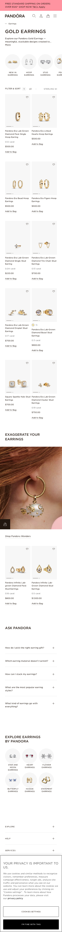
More (8, 45)
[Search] (34, 15)
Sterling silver (53, 89)
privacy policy (15, 898)
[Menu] (55, 15)
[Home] (15, 16)
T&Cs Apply (38, 7)
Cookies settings (31, 912)
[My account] (41, 15)
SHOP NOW (25, 7)
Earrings (12, 24)
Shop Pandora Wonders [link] (18, 536)
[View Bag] (48, 15)
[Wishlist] (27, 97)
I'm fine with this (31, 924)
